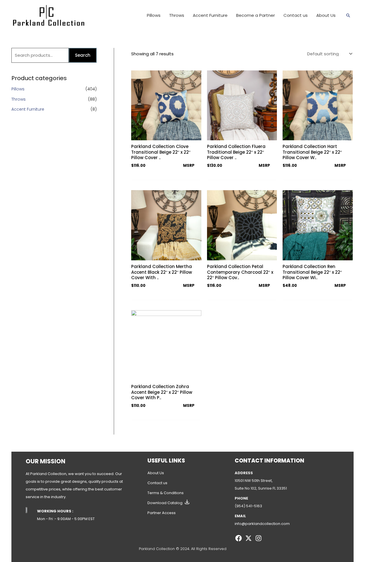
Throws (18, 99)
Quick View (166, 136)
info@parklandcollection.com (262, 523)
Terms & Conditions (165, 493)
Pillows (18, 89)
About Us (155, 473)
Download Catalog (164, 503)
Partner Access (161, 513)
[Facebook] (238, 538)
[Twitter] (248, 538)
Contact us (157, 483)
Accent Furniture (27, 109)
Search (82, 55)
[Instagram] (258, 538)
